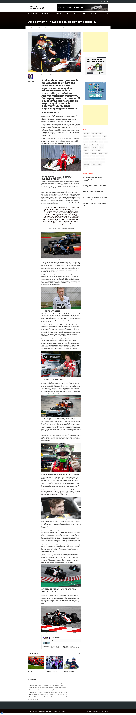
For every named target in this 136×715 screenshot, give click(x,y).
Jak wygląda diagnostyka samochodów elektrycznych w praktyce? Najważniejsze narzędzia (93, 179)
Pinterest (50, 632)
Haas (67, 632)
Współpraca (95, 711)
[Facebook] (99, 1)
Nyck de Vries (76, 559)
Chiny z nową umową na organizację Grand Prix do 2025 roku (48, 685)
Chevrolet (86, 139)
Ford (101, 141)
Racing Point (100, 156)
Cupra (98, 139)
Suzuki (91, 161)
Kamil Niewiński (32, 81)
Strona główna (33, 13)
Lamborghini (86, 147)
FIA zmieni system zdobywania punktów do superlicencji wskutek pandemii (51, 696)
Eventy (76, 13)
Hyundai (91, 144)
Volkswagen (86, 164)
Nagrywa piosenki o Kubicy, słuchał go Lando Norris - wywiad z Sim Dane (51, 692)
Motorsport (57, 13)
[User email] (52, 640)
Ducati (85, 141)
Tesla (97, 161)
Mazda (92, 150)
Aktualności (45, 13)
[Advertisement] (95, 42)
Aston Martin (87, 136)
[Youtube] (104, 1)
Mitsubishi (93, 153)
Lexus (101, 147)
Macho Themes (61, 711)
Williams (99, 164)
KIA (97, 144)
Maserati (86, 150)
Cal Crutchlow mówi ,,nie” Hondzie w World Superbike (51, 647)
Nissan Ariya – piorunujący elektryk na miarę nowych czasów (71, 647)
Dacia (104, 139)
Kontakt (106, 711)
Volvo (93, 164)
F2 (73, 632)
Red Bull (86, 158)
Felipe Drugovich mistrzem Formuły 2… (72, 670)
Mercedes (86, 153)
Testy (66, 13)
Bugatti (104, 136)
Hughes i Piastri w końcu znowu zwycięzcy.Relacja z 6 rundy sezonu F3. (50, 694)
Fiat (96, 141)
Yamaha (85, 167)
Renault (92, 158)
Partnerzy (101, 711)
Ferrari (91, 141)
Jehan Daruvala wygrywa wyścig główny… (54, 670)
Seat (98, 158)
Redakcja (89, 711)
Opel (105, 153)
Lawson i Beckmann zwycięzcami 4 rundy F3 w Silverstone (47, 689)
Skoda (103, 158)
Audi (94, 136)
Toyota (102, 161)
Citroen (93, 139)
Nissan (100, 153)
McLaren (98, 150)
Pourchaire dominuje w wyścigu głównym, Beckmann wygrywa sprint (50, 687)
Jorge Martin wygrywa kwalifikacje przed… (35, 670)
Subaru (85, 161)
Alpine (100, 133)
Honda (85, 144)
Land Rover (94, 147)
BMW (99, 136)
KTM (102, 144)
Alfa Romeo (86, 133)
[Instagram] (102, 1)
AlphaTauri (94, 133)
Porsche (92, 156)
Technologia (94, 13)
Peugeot (86, 156)
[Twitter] (107, 1)
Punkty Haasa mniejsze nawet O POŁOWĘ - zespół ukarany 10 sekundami (51, 683)
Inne (84, 13)
